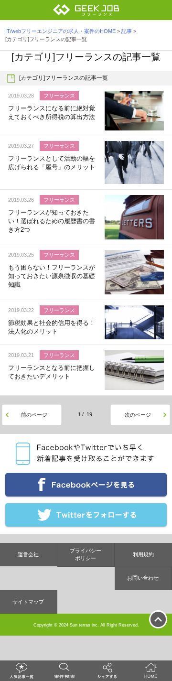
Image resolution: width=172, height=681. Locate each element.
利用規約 (143, 554)
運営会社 (28, 554)
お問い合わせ (143, 578)
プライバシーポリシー (85, 555)
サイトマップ (28, 602)
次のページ (138, 415)
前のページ (34, 415)
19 (89, 414)
